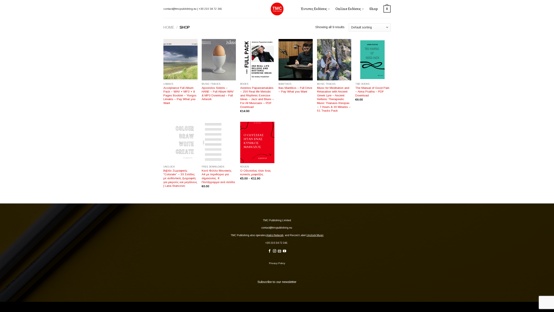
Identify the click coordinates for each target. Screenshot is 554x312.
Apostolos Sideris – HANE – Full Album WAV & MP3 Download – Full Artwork (218, 93)
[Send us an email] (279, 251)
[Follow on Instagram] (274, 251)
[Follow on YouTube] (284, 251)
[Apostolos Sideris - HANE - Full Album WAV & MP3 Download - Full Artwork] (219, 60)
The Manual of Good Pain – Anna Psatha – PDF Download (372, 91)
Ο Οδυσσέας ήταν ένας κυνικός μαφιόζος (255, 172)
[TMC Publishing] (277, 9)
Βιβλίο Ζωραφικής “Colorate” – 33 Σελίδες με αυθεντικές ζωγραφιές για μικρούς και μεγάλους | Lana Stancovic (180, 178)
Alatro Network (274, 235)
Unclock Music (315, 235)
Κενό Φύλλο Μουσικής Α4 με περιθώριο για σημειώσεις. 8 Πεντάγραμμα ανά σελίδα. (218, 176)
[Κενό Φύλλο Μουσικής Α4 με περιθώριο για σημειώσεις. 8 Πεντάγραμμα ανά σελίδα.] (219, 142)
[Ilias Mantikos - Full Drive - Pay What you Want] (296, 60)
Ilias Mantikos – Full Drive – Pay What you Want (295, 89)
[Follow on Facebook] (269, 251)
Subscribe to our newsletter (277, 282)
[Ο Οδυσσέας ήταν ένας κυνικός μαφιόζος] (257, 142)
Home (168, 27)
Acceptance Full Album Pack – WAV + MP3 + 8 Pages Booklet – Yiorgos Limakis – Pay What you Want (179, 95)
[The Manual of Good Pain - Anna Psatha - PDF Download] (372, 60)
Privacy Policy (277, 263)
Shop (373, 9)
